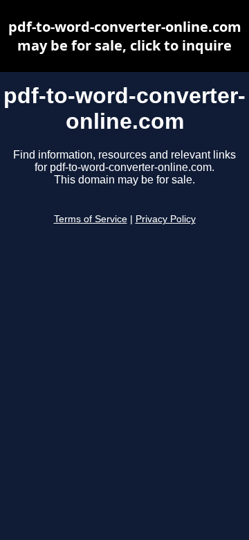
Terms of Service (90, 219)
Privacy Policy (166, 219)
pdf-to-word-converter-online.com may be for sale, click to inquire (124, 36)
